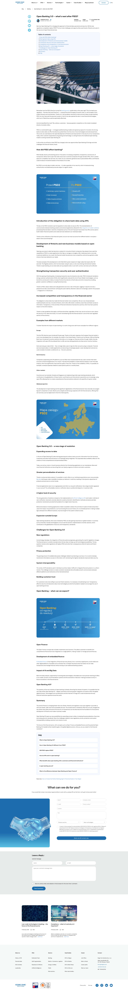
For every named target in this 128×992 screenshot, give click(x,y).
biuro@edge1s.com (102, 964)
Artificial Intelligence (36, 968)
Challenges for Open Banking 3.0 (48, 48)
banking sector (66, 110)
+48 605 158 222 (102, 967)
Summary (42, 51)
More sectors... (51, 971)
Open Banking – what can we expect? (50, 49)
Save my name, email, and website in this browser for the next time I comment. (56, 883)
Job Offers (83, 958)
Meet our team (84, 968)
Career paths (84, 964)
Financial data (18, 961)
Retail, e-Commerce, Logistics (55, 961)
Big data (39, 479)
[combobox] (69, 822)
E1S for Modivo (68, 961)
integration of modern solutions (90, 228)
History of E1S (18, 958)
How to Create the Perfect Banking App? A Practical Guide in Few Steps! (61, 779)
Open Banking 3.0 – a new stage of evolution (52, 46)
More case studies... (69, 971)
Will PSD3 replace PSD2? (46, 750)
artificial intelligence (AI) (79, 498)
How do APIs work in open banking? (49, 755)
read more (40, 936)
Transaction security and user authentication (52, 42)
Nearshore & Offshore (37, 964)
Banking (29, 9)
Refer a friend (84, 961)
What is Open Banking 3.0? (47, 740)
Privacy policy (83, 985)
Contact (104, 2)
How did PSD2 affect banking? (48, 37)
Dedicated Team (36, 958)
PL (112, 2)
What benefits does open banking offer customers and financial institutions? (61, 761)
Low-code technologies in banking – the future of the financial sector (35, 925)
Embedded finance (42, 661)
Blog (23, 9)
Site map (90, 985)
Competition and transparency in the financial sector (54, 44)
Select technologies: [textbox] (88, 822)
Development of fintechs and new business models (53, 41)
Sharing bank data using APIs (48, 39)
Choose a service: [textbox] (62, 822)
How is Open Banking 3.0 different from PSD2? (52, 745)
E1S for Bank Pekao (69, 964)
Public (49, 968)
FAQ (41, 53)
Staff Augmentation (36, 961)
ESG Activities (18, 964)
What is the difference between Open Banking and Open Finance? (58, 771)
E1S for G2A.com (69, 968)
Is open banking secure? (46, 766)
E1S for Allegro (68, 958)
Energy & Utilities (52, 964)
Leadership (18, 968)
